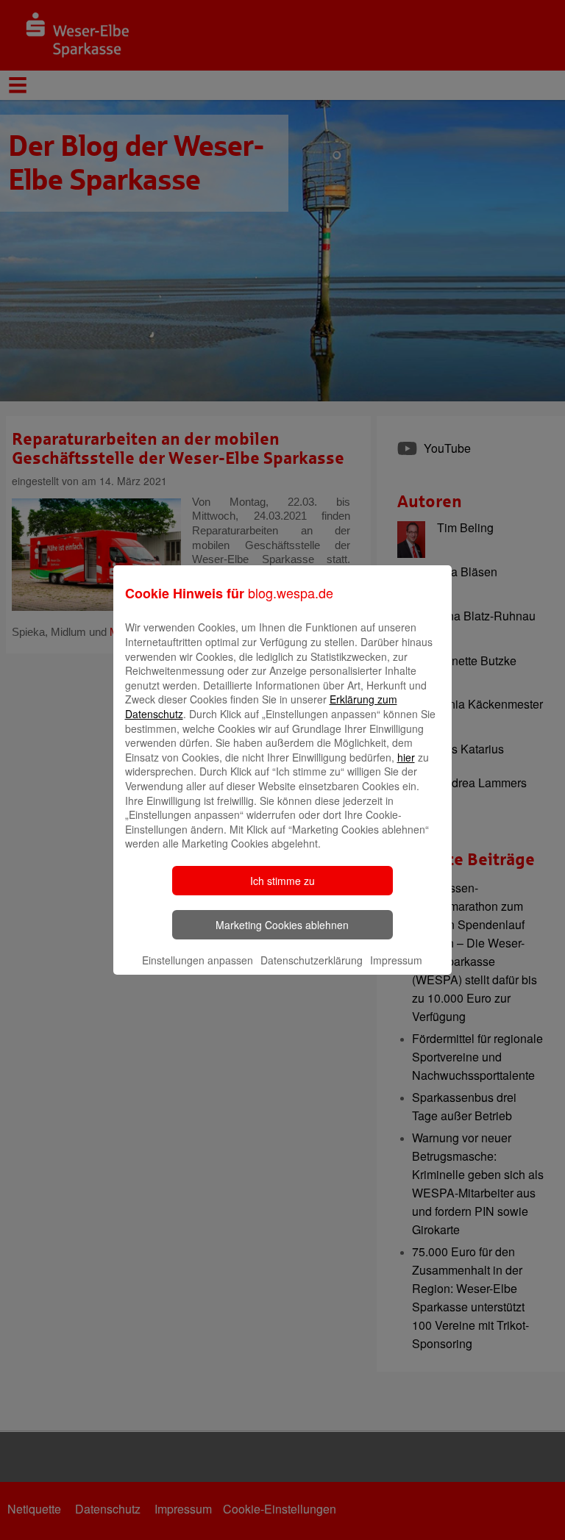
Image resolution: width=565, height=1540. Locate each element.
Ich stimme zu (282, 880)
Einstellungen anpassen (197, 960)
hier (406, 757)
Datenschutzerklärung (311, 960)
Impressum (396, 960)
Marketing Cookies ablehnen (282, 924)
